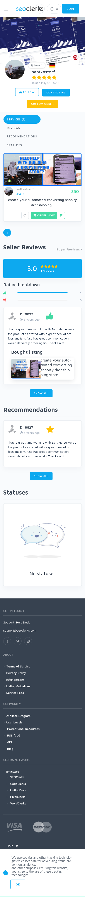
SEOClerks (17, 777)
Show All (41, 393)
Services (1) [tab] (16, 119)
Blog (9, 748)
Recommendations (22, 136)
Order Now (45, 215)
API (9, 742)
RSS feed (13, 735)
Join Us (12, 846)
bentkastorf (43, 71)
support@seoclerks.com (19, 630)
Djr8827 (26, 314)
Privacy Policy (16, 673)
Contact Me (55, 92)
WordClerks (18, 803)
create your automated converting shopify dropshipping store (56, 367)
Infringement (15, 679)
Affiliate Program (18, 716)
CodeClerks (18, 784)
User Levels (14, 722)
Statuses (14, 145)
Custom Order (42, 103)
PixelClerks (18, 797)
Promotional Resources (23, 729)
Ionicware (13, 771)
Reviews (13, 128)
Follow (28, 92)
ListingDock (18, 790)
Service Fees (15, 692)
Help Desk (23, 622)
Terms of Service (18, 666)
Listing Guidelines (18, 686)
